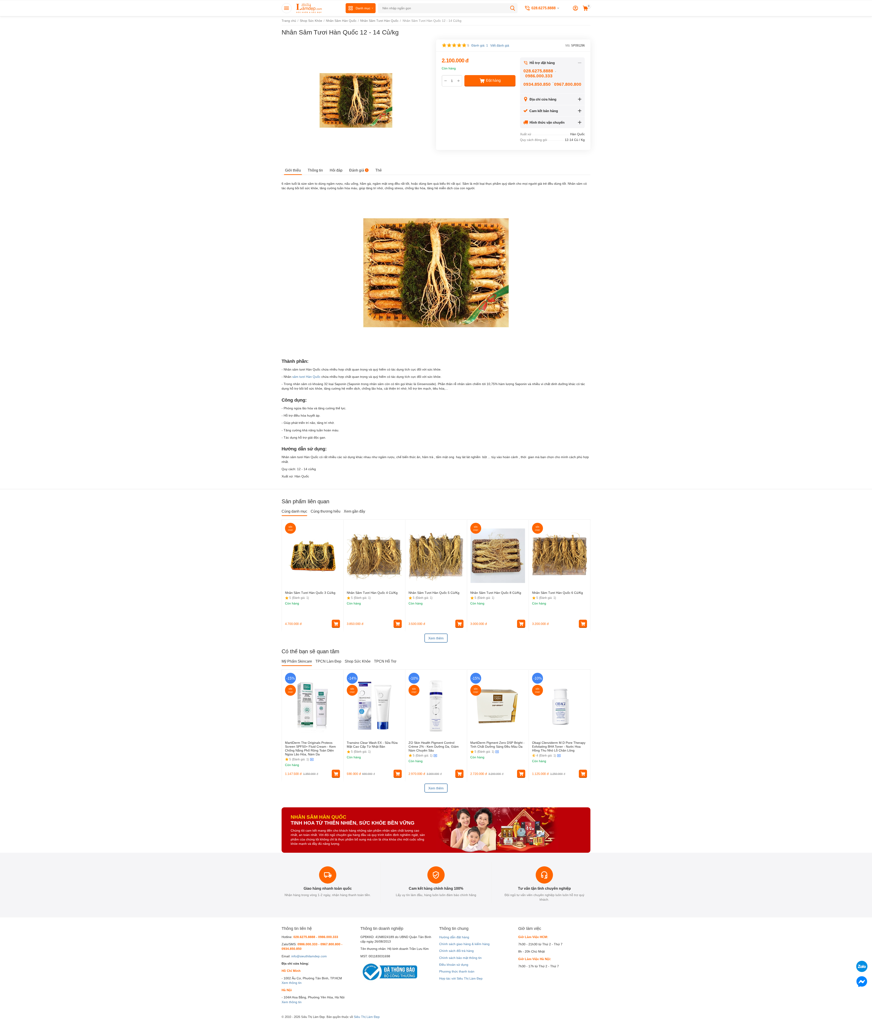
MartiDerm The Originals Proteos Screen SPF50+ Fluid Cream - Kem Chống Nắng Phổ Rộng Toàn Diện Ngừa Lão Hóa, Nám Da (310, 748)
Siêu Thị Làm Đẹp (367, 1017)
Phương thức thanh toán (456, 971)
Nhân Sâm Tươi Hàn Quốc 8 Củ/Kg (495, 593)
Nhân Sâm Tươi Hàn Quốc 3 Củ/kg (310, 593)
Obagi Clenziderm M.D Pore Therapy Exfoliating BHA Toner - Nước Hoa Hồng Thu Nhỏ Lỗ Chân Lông (558, 746)
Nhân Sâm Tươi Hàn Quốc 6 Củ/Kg (557, 593)
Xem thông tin (292, 983)
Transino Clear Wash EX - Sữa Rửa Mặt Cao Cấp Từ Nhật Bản (372, 744)
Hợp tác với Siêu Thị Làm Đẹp (461, 978)
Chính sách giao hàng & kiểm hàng (464, 944)
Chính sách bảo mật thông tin (460, 958)
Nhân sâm (575, 183)
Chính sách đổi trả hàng (456, 951)
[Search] (513, 8)
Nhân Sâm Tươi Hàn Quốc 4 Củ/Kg (372, 593)
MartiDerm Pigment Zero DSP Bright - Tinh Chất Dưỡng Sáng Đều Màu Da (497, 744)
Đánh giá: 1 (479, 45)
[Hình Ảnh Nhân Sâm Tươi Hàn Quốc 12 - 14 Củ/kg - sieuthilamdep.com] (356, 100)
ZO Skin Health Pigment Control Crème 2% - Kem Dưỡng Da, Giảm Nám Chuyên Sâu (434, 746)
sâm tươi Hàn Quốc (306, 376)
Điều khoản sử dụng (453, 964)
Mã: (567, 45)
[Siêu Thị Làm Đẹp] (309, 8)
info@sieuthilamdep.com (309, 956)
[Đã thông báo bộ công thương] (388, 971)
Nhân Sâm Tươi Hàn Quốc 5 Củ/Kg (434, 593)
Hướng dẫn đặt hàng (454, 937)
